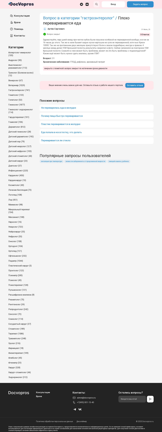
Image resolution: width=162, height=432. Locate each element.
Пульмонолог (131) (17, 290)
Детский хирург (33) (18, 161)
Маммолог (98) (15, 204)
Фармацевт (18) (15, 348)
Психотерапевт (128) (18, 285)
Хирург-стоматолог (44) (19, 372)
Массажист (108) (16, 217)
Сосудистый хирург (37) (19, 324)
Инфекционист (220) (18, 170)
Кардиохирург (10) (17, 180)
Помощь (18, 29)
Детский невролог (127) (19, 146)
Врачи (17, 22)
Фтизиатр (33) (14, 363)
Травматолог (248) (17, 338)
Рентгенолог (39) (16, 304)
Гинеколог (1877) (16, 105)
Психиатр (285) (15, 275)
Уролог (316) (14, 343)
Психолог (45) (15, 280)
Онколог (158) (15, 241)
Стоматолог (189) (16, 329)
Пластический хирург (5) (20, 266)
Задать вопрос (140, 4)
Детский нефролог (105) (20, 151)
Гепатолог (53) (15, 100)
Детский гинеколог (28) (19, 132)
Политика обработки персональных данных (54, 421)
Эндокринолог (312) (18, 377)
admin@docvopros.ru (86, 398)
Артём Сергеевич (56, 29)
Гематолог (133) (16, 95)
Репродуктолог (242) (18, 309)
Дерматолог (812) (16, 127)
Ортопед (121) (15, 251)
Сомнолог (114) (15, 319)
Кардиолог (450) (16, 175)
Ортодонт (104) (15, 246)
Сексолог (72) (14, 314)
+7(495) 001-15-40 (85, 402)
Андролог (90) (15, 60)
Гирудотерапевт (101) (18, 117)
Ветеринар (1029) (16, 85)
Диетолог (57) (15, 166)
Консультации (22, 15)
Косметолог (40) (16, 185)
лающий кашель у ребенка (119, 161)
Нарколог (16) (15, 222)
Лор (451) (12, 200)
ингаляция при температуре (51, 161)
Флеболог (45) (15, 358)
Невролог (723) (15, 227)
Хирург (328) (14, 367)
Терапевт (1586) (16, 333)
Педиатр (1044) (15, 261)
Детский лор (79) (16, 141)
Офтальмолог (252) (17, 256)
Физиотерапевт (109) (18, 353)
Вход (113, 4)
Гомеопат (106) (15, 122)
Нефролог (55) (15, 236)
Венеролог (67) (15, 80)
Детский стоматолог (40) (20, 156)
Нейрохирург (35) (16, 231)
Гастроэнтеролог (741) (19, 90)
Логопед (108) (15, 195)
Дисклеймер (82, 421)
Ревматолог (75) (16, 299)
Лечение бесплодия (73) (19, 190)
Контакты (19, 35)
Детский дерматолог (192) (21, 136)
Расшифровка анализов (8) (21, 295)
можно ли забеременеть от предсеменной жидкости (85, 161)
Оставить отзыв (135, 85)
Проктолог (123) (16, 270)
